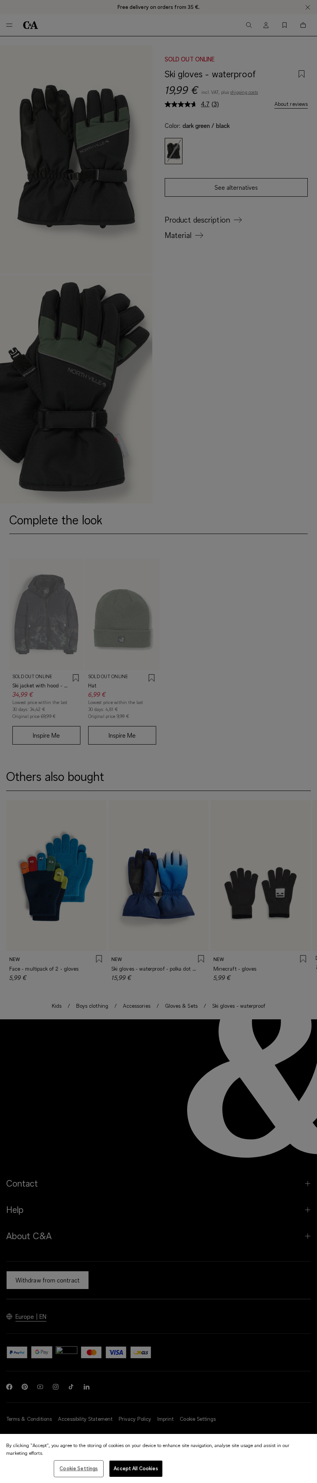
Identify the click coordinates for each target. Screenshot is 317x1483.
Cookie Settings (79, 1468)
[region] (158, 1458)
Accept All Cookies (136, 1468)
